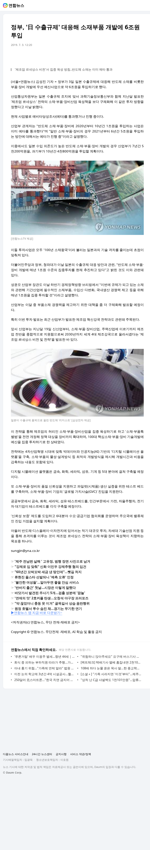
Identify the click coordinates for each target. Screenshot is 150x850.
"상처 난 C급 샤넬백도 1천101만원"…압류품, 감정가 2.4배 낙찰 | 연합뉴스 (111, 680)
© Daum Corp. (12, 772)
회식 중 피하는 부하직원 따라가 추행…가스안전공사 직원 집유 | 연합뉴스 (44, 662)
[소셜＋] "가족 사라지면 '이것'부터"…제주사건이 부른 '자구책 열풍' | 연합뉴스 (111, 674)
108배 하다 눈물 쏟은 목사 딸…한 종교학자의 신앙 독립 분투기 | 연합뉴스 (111, 668)
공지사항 (61, 754)
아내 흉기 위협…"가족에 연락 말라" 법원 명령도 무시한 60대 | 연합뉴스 (44, 668)
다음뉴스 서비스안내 (15, 754)
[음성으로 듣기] (116, 56)
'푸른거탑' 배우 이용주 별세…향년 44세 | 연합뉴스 (44, 656)
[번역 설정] (124, 56)
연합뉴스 (16, 5)
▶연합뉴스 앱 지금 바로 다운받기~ (36, 612)
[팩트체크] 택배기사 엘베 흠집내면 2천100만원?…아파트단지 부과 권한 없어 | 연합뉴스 (111, 662)
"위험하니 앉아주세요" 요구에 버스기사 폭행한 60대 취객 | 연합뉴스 (111, 656)
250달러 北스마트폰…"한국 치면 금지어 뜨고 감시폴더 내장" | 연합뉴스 (44, 680)
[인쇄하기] (140, 56)
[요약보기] (108, 56)
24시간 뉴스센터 (42, 754)
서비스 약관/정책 (80, 754)
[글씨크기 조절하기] (132, 56)
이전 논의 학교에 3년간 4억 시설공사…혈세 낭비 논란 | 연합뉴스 (44, 674)
